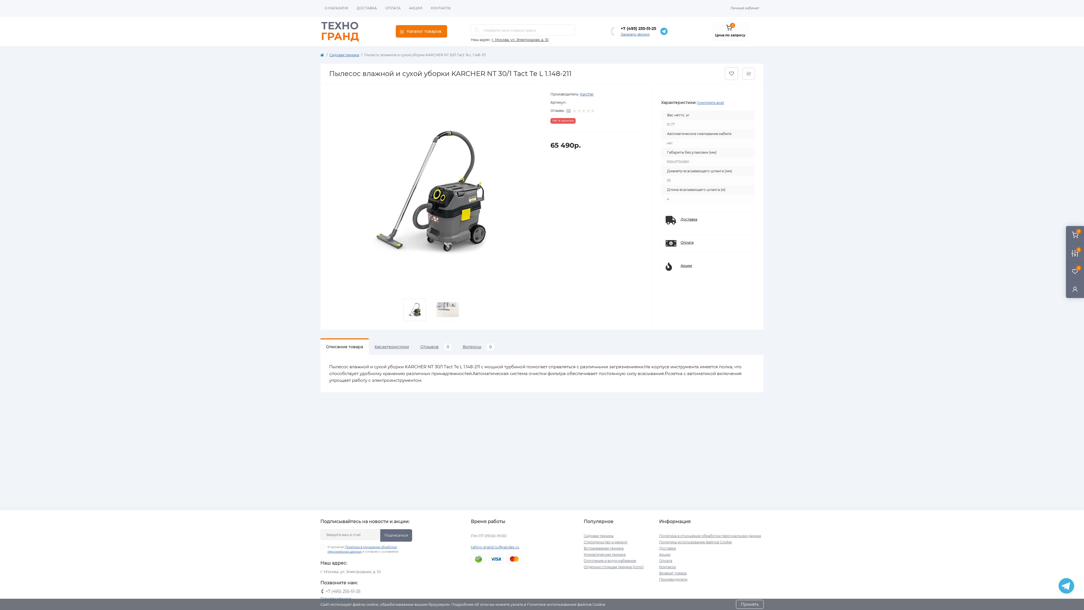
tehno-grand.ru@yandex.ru (495, 547)
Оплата (393, 8)
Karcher (587, 94)
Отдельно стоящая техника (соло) (614, 567)
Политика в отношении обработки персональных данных (710, 536)
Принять (750, 604)
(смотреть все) (710, 102)
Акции (415, 8)
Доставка (367, 8)
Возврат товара (673, 573)
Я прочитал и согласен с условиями (362, 549)
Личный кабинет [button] (744, 8)
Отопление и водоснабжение (610, 561)
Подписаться (396, 535)
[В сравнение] (748, 74)
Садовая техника (344, 55)
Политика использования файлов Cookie (695, 542)
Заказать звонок (635, 34)
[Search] (477, 30)
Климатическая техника (605, 554)
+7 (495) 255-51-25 (638, 28)
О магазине (336, 8)
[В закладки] (731, 73)
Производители (673, 579)
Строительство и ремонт (606, 542)
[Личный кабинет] (1075, 289)
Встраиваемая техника (604, 548)
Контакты (441, 8)
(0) (568, 111)
